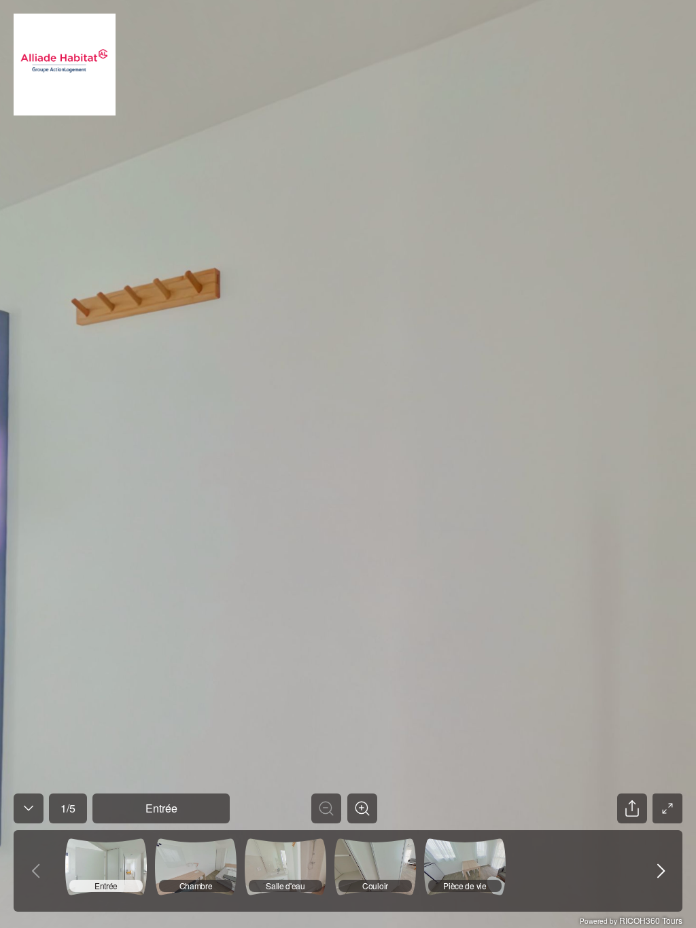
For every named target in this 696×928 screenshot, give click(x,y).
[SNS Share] (632, 808)
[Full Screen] (667, 808)
